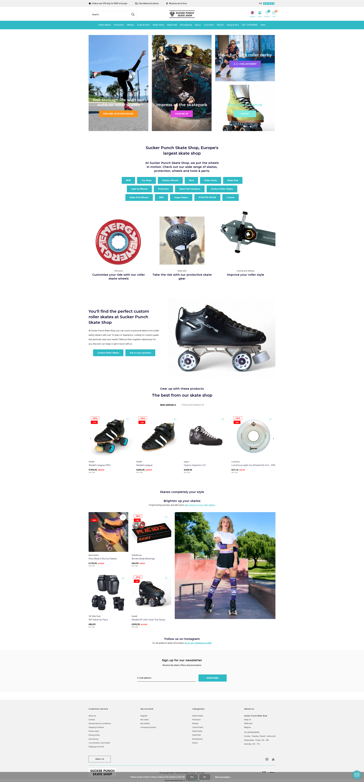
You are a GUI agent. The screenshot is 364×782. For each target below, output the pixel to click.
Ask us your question (140, 353)
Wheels (130, 25)
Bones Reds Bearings (143, 558)
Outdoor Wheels (170, 180)
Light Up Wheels (139, 189)
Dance (198, 25)
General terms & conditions (100, 723)
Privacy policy (94, 735)
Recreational (186, 25)
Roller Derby (158, 25)
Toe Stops (146, 180)
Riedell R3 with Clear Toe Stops (148, 619)
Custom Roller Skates (108, 353)
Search (133, 14)
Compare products (148, 727)
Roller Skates (105, 25)
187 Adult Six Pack (98, 619)
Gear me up (181, 114)
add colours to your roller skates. (199, 505)
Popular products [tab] (193, 405)
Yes (192, 777)
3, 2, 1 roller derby (245, 64)
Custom (230, 197)
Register (143, 716)
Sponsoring (93, 739)
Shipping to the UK (96, 747)
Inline (263, 25)
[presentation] (90, 439)
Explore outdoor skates (118, 114)
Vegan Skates (181, 197)
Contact (92, 720)
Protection (119, 25)
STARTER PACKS (207, 197)
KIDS (161, 197)
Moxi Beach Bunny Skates (103, 558)
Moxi (191, 180)
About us (92, 716)
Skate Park (172, 25)
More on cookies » (223, 777)
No (204, 777)
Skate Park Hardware (189, 189)
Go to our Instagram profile (198, 643)
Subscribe (212, 678)
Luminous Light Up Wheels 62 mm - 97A (253, 465)
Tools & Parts (143, 25)
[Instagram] (267, 759)
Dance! (245, 114)
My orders (144, 720)
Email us (99, 759)
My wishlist (145, 723)
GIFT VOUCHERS (250, 25)
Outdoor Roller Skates (222, 189)
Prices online (94, 731)
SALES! (220, 25)
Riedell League (144, 465)
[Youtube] (273, 759)
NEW (128, 180)
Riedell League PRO (99, 465)
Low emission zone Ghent (99, 743)
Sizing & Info (233, 25)
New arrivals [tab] (168, 405)
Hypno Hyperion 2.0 (195, 465)
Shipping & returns (96, 727)
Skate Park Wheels (139, 197)
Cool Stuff (209, 25)
